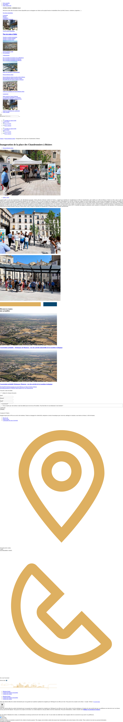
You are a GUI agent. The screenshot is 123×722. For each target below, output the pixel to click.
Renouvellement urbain (8, 74)
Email (1, 401)
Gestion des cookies (7, 694)
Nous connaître (6, 3)
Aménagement (6, 55)
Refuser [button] (91, 701)
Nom (1, 395)
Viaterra (2, 138)
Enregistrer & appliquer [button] (5, 721)
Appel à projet (6, 121)
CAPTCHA (2, 407)
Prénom (2, 398)
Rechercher (2, 116)
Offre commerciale (7, 5)
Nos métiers (5, 4)
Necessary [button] (2, 716)
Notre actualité (6, 112)
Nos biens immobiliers (8, 13)
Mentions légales (6, 691)
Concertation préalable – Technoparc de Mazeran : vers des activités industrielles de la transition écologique (31, 347)
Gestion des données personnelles (10, 692)
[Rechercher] (19, 116)
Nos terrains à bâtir (10, 34)
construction (5, 94)
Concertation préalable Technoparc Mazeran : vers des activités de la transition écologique (26, 384)
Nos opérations (6, 53)
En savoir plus (96, 701)
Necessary (4, 717)
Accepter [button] (86, 701)
